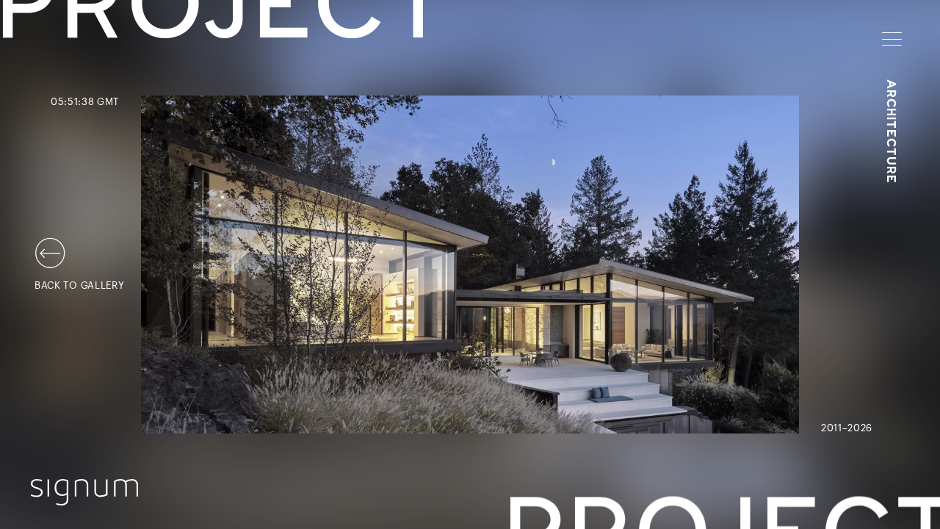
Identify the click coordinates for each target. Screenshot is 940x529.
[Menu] (892, 39)
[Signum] (84, 492)
